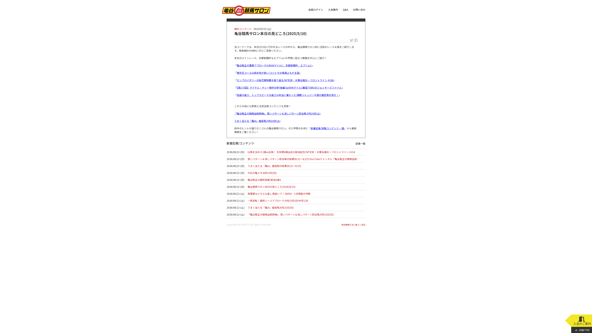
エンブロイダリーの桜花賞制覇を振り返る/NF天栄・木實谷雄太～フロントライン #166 (285, 80)
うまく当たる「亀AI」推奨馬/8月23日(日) (271, 207)
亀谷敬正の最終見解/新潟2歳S (264, 180)
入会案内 (333, 9)
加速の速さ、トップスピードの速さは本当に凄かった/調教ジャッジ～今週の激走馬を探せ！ (288, 95)
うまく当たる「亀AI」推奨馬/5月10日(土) (257, 121)
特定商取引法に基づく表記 (353, 224)
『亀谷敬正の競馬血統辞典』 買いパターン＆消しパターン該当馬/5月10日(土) (277, 113)
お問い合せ (359, 9)
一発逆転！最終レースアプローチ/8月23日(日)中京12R (278, 200)
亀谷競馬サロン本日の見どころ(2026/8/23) (272, 187)
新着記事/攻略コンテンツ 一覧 (327, 128)
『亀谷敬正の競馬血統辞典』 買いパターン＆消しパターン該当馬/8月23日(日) (291, 214)
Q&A (345, 9)
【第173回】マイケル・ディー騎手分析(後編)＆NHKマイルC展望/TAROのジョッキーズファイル (289, 87)
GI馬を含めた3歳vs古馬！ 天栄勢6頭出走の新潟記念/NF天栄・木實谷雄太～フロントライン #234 (301, 152)
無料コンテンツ (243, 29)
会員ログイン (315, 9)
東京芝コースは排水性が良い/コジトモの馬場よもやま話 (268, 73)
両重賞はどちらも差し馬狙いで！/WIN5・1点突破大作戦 (279, 193)
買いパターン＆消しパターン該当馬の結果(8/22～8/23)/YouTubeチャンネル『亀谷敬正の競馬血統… (303, 159)
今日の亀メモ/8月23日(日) (262, 173)
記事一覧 (360, 143)
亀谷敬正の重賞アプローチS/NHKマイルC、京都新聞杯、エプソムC (274, 65)
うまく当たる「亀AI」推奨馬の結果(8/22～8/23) (274, 166)
